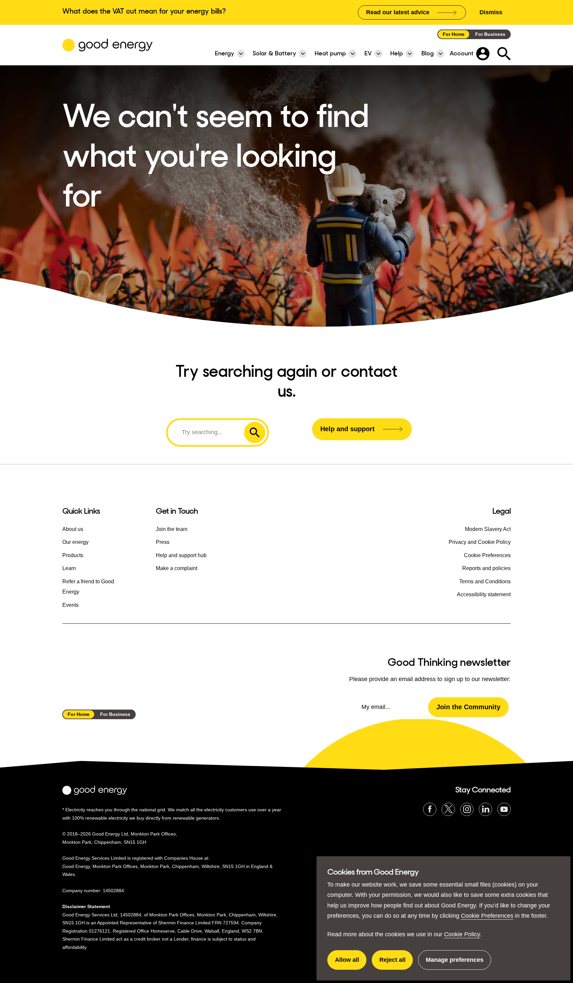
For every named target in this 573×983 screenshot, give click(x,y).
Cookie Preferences (487, 915)
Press (162, 542)
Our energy (75, 542)
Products (72, 555)
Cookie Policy (462, 934)
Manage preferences (454, 963)
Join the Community (468, 707)
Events (70, 605)
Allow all (350, 963)
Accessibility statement (484, 594)
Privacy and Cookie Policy (480, 542)
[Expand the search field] (504, 53)
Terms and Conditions (485, 581)
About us (72, 529)
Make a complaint (176, 568)
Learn (69, 568)
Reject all (396, 963)
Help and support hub (181, 555)
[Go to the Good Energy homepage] (107, 45)
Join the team (171, 529)
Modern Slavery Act (488, 529)
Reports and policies (486, 568)
